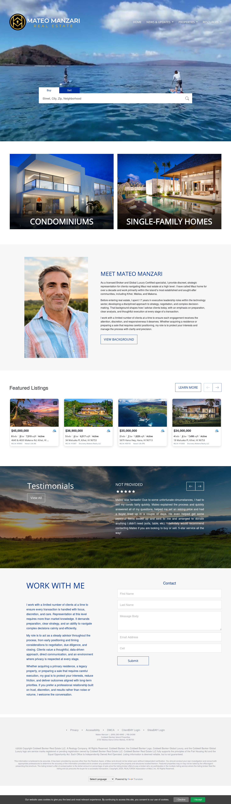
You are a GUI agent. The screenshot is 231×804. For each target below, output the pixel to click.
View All (36, 498)
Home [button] (137, 22)
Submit (133, 661)
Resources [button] (211, 22)
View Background (119, 339)
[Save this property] (55, 403)
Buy (49, 90)
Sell (69, 90)
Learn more (188, 387)
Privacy (74, 730)
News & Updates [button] (158, 22)
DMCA (111, 730)
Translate (138, 779)
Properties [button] (187, 22)
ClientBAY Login (131, 730)
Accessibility (93, 730)
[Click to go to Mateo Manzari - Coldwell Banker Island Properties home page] (44, 22)
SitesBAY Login (156, 730)
